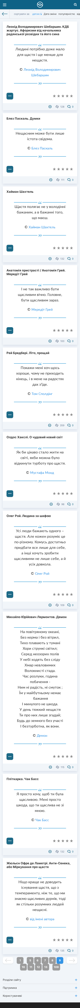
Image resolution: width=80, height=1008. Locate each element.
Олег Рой (42, 573)
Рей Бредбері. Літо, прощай (28, 353)
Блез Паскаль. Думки (23, 118)
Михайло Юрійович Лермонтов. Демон (37, 617)
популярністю (66, 13)
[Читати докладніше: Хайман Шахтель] (10, 248)
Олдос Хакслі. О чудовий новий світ (35, 437)
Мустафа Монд (42, 473)
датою (36, 13)
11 (31, 967)
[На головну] (4, 14)
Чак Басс (42, 820)
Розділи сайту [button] (12, 979)
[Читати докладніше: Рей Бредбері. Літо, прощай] (10, 414)
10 (23, 967)
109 (56, 967)
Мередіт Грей (42, 309)
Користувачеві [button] (12, 995)
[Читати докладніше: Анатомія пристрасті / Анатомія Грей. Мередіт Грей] (10, 330)
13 (45, 967)
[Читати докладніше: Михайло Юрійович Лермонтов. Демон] (10, 756)
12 (38, 967)
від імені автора (42, 919)
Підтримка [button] (10, 987)
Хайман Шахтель (20, 191)
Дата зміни (50, 13)
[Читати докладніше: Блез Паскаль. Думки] (10, 169)
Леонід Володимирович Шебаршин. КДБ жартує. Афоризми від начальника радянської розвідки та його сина (38, 30)
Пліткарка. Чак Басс (23, 779)
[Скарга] (50, 106)
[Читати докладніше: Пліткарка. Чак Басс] (10, 841)
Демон (42, 735)
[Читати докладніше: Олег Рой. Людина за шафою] (10, 594)
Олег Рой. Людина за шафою (29, 516)
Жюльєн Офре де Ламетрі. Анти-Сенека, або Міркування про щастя (38, 865)
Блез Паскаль (42, 148)
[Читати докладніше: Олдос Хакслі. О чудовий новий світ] (10, 493)
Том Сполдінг (42, 394)
